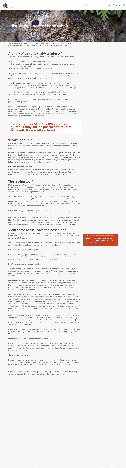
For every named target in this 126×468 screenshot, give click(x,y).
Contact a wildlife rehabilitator (20, 106)
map (13, 116)
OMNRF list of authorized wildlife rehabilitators (55, 113)
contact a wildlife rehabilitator (20, 213)
